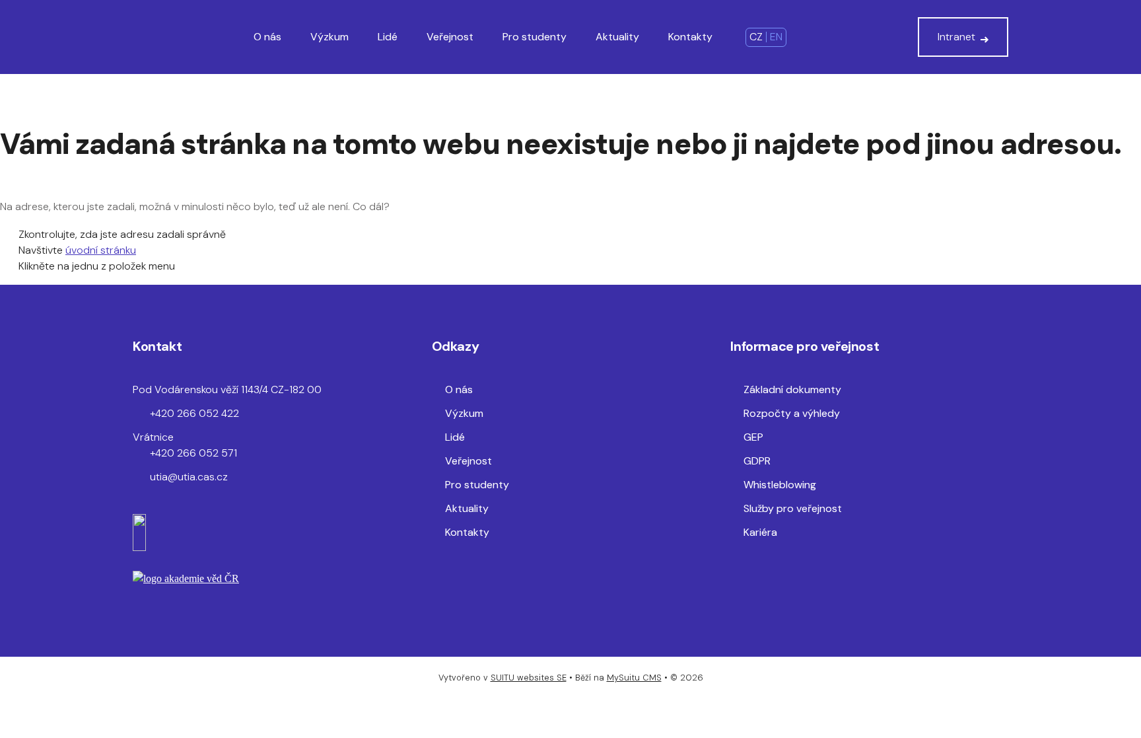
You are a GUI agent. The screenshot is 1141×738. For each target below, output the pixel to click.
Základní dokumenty (792, 389)
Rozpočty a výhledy (791, 413)
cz (756, 37)
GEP (753, 437)
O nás (267, 37)
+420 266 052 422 (194, 413)
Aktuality (617, 37)
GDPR (757, 461)
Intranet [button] (956, 37)
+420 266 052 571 (193, 453)
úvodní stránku (100, 250)
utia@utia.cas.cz (189, 477)
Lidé (388, 37)
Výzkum (329, 37)
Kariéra (760, 532)
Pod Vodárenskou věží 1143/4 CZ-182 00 (227, 389)
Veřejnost (450, 37)
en (776, 37)
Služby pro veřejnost (792, 508)
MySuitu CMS (634, 677)
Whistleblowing (779, 485)
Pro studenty (534, 37)
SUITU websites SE (529, 677)
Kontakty (690, 37)
